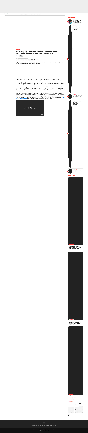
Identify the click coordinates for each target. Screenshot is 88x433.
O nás (38, 425)
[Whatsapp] (21, 58)
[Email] (25, 58)
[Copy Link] (27, 58)
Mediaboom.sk (34, 425)
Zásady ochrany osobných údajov (46, 425)
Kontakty (54, 425)
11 (71, 409)
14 (77, 409)
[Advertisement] (44, 6)
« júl (68, 415)
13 (75, 409)
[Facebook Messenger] (19, 58)
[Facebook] (17, 58)
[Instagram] (23, 58)
